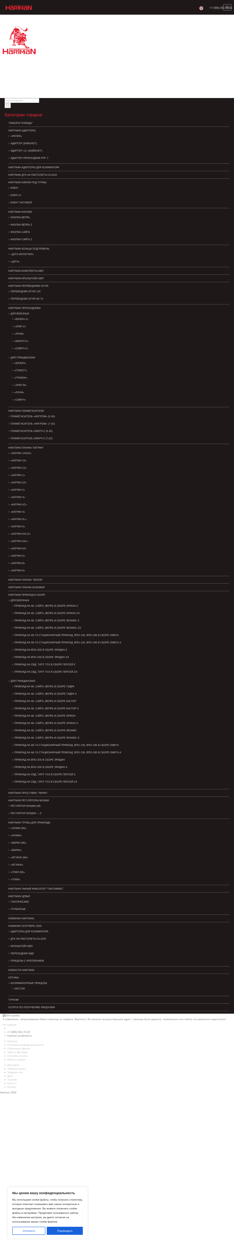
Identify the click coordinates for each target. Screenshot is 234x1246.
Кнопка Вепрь (20, 217)
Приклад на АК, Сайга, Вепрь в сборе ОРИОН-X (46, 723)
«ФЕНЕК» (16, 135)
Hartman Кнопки (20, 211)
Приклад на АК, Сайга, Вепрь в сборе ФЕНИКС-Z (46, 620)
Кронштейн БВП (22, 946)
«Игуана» (17, 864)
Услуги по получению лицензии (31, 1007)
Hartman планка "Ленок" (25, 579)
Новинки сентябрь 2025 (25, 925)
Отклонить (29, 1230)
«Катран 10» (19, 460)
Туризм (13, 999)
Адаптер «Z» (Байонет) (26, 150)
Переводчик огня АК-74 (27, 298)
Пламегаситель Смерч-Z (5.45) (32, 431)
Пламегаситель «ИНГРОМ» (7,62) (33, 423)
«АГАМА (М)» (19, 828)
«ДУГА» (15, 261)
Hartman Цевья (19, 896)
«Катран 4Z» (19, 504)
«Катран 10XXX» (21, 453)
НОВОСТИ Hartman (21, 970)
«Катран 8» (18, 563)
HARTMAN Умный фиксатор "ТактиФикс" (36, 888)
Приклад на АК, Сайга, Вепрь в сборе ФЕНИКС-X (46, 737)
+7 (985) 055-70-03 (220, 7)
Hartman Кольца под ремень (28, 248)
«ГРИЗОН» (20, 377)
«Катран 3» (18, 497)
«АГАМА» (16, 835)
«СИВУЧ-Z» (21, 348)
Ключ (14, 187)
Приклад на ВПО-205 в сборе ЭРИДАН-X (40, 767)
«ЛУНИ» (19, 333)
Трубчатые (18, 909)
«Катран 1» (18, 475)
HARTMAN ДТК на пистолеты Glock (32, 174)
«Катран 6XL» (19, 541)
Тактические (20, 901)
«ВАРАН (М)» (19, 842)
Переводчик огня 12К (26, 291)
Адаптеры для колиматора (29, 931)
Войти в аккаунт (16, 1059)
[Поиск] (8, 105)
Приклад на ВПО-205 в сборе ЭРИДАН (39, 759)
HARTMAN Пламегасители (26, 410)
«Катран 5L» (19, 519)
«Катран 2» (18, 489)
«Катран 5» (18, 526)
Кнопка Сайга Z (21, 239)
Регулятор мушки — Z (26, 813)
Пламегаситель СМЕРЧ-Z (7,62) (32, 438)
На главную (10, 1024)
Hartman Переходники (24, 308)
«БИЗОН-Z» (21, 319)
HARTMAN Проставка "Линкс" (28, 792)
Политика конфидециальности (25, 1044)
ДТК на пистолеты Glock (28, 938)
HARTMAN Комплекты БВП (26, 270)
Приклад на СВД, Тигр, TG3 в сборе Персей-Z (45, 664)
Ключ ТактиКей (21, 202)
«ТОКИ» (15, 879)
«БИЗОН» (20, 363)
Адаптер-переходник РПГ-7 (29, 157)
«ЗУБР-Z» (20, 326)
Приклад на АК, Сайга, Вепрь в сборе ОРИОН (45, 715)
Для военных (20, 313)
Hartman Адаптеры (21, 130)
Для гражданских (23, 357)
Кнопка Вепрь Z (21, 224)
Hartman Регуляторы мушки (28, 800)
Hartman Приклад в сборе (26, 594)
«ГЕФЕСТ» (20, 370)
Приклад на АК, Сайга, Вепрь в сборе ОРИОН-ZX (47, 613)
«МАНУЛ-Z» (21, 341)
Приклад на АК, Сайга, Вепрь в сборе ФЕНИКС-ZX (47, 627)
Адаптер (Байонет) (24, 143)
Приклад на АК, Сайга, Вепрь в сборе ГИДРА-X (45, 693)
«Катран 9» (18, 570)
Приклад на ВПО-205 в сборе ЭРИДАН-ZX (41, 657)
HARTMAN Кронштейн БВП (26, 278)
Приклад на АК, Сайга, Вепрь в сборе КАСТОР (45, 701)
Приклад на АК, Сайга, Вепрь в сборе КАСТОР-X (46, 708)
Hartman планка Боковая (26, 587)
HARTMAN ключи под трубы (27, 182)
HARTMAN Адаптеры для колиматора (33, 167)
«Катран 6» (18, 555)
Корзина (12, 1041)
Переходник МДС (22, 953)
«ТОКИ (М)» (18, 872)
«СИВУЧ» (20, 399)
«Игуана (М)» (19, 857)
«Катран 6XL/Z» (21, 533)
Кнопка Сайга (20, 232)
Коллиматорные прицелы (29, 983)
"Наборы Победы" (20, 122)
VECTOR (19, 988)
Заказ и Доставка (17, 1052)
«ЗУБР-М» (20, 385)
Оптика (13, 977)
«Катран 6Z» (19, 548)
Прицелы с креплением (27, 960)
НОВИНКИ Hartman (21, 918)
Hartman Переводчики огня (28, 285)
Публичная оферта (18, 1048)
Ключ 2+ (16, 195)
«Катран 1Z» (19, 467)
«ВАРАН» (16, 850)
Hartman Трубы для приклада (29, 822)
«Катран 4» (18, 511)
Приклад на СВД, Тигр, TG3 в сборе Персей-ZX (45, 671)
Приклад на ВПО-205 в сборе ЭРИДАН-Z (40, 649)
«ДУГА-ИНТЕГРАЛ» (22, 254)
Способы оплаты (17, 1055)
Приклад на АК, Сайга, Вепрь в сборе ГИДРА (44, 686)
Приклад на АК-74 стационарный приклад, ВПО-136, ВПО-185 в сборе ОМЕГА (66, 635)
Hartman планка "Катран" (26, 447)
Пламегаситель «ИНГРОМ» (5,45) (33, 416)
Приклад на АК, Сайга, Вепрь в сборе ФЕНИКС (45, 730)
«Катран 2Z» (19, 482)
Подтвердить (65, 1230)
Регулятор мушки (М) (26, 805)
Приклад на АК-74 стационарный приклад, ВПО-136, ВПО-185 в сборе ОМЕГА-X (67, 642)
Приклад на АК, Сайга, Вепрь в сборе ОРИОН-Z (46, 605)
